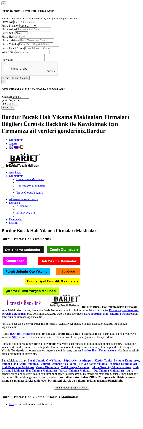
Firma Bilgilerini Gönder (15, 78)
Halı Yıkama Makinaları (30, 185)
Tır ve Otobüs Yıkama (29, 192)
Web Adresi (8, 52)
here (11, 404)
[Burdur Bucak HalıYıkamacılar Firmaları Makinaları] (41, 307)
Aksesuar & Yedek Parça (23, 199)
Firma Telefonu (10, 40)
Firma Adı (7, 21)
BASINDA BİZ (25, 212)
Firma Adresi (9, 29)
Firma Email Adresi (12, 48)
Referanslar (15, 219)
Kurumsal (14, 202)
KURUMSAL (25, 206)
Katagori (6, 96)
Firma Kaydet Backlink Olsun (71, 387)
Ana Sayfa (15, 172)
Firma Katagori (10, 25)
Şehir (4, 100)
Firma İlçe (7, 36)
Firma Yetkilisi (9, 44)
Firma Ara (8, 107)
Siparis (13, 143)
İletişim (13, 222)
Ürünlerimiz (16, 139)
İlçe (3, 103)
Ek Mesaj (7, 59)
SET (15, 337)
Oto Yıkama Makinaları (30, 179)
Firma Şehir (8, 33)
